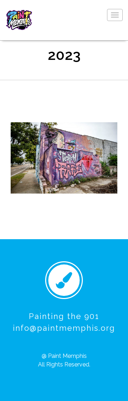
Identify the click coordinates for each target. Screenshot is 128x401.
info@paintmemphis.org (64, 328)
